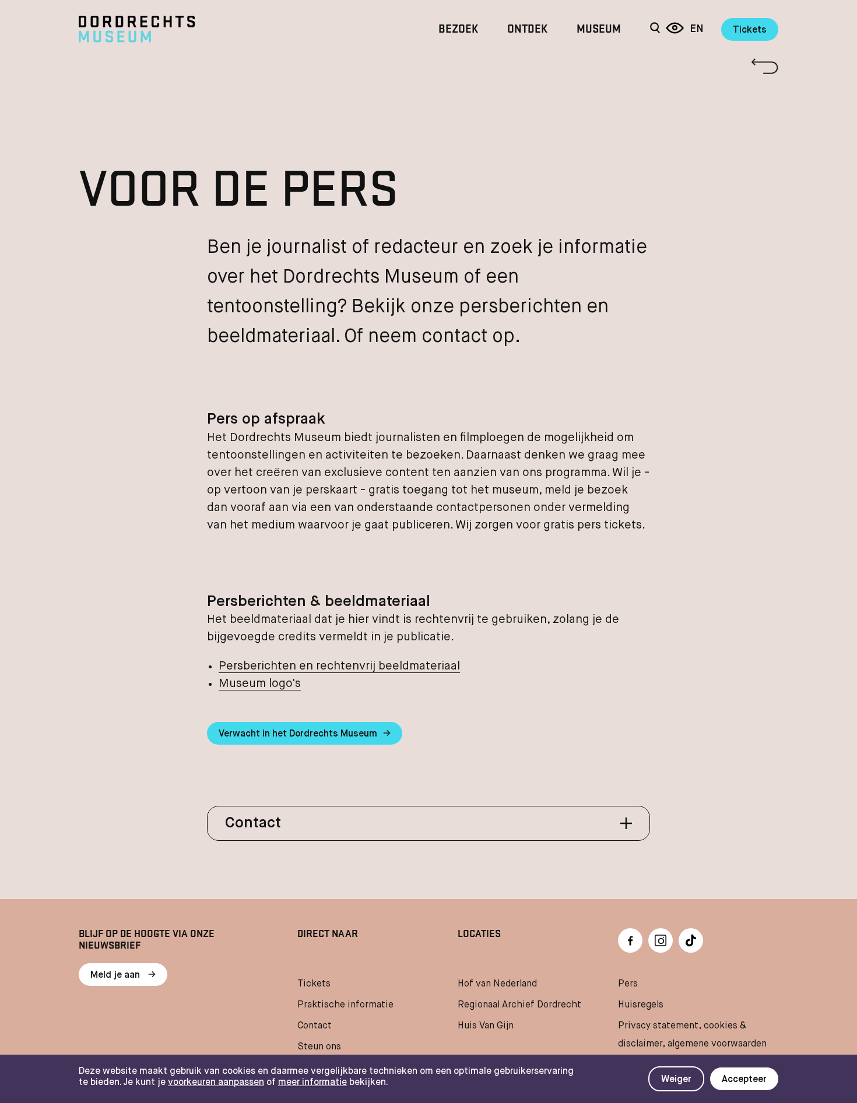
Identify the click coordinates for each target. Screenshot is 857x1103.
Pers (628, 984)
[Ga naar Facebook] (630, 940)
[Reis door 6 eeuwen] (675, 29)
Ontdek (527, 29)
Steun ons (319, 1047)
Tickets (750, 30)
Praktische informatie (345, 1005)
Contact (314, 1026)
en (697, 29)
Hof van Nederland (497, 984)
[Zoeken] (655, 29)
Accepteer (744, 1079)
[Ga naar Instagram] (660, 940)
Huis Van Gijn (486, 1026)
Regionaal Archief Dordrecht (519, 1005)
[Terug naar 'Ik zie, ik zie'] (428, 66)
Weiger (676, 1079)
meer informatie (312, 1082)
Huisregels (640, 1005)
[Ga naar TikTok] (691, 940)
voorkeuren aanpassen (216, 1082)
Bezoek (458, 29)
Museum (599, 29)
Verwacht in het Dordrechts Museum (298, 734)
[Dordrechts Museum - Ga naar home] (184, 29)
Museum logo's (260, 684)
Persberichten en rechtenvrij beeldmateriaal (339, 666)
